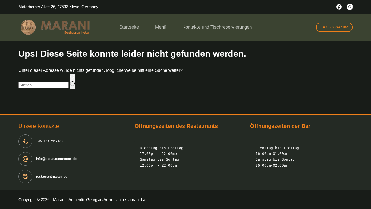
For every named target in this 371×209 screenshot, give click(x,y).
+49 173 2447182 (334, 27)
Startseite (129, 27)
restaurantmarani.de (51, 176)
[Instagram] (350, 7)
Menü (160, 27)
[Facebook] (339, 7)
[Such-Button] (72, 81)
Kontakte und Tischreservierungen (217, 27)
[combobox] (43, 85)
